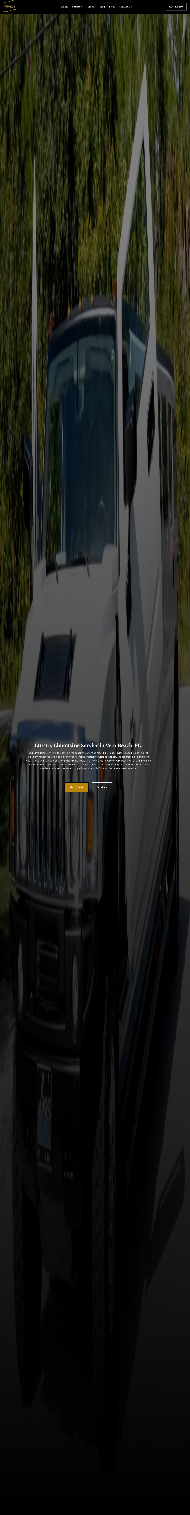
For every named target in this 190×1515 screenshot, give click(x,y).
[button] (78, 6)
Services (102, 787)
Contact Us (125, 6)
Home (64, 6)
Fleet (112, 6)
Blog (102, 6)
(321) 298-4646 (176, 6)
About (92, 6)
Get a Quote (76, 787)
